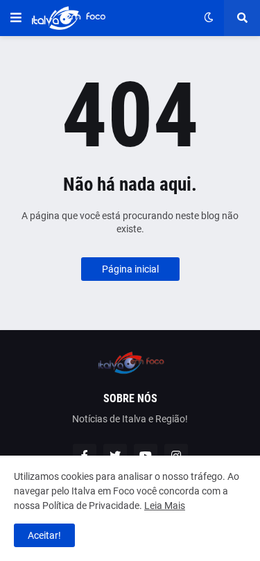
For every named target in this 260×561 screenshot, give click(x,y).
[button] (16, 18)
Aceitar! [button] (44, 535)
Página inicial (130, 269)
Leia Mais (164, 505)
